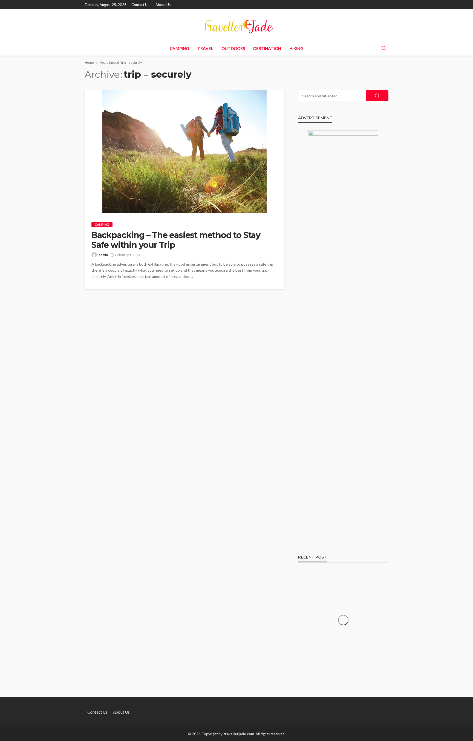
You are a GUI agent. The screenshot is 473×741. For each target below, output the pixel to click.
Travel (205, 48)
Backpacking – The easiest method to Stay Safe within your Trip (175, 240)
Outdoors (233, 48)
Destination (267, 48)
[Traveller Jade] (236, 25)
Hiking (296, 48)
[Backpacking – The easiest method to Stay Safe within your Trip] (184, 151)
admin (103, 255)
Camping (179, 48)
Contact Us (140, 4)
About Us (163, 4)
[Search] (383, 48)
